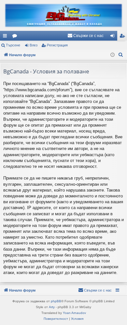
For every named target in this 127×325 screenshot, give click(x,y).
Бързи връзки (6, 37)
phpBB (56, 301)
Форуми (16, 37)
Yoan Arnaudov (74, 313)
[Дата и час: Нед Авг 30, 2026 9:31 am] (112, 55)
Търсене (13, 45)
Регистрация (57, 45)
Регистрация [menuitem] (123, 37)
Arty (52, 307)
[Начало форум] (63, 15)
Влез (33, 45)
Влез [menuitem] (113, 37)
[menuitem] (85, 36)
